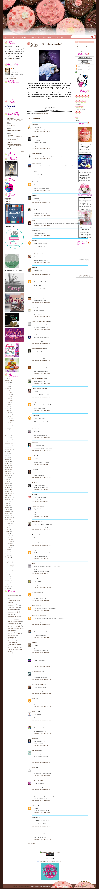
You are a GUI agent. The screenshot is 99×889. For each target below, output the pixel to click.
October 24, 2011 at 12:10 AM (41, 839)
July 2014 (7, 453)
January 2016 (8, 416)
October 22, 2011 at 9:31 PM (41, 383)
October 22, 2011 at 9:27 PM (41, 360)
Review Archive (59, 37)
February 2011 (8, 535)
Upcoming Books (81, 51)
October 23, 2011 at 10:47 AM (41, 693)
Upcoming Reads (35, 37)
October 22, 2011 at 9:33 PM (41, 397)
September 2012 (8, 497)
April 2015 (7, 435)
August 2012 (7, 499)
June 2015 (7, 431)
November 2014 (8, 445)
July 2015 (7, 429)
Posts (78, 66)
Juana (33, 240)
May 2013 (7, 481)
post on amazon (11, 635)
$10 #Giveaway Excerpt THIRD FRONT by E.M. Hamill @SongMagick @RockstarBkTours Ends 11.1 (14, 138)
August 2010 (7, 547)
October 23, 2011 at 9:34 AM (41, 652)
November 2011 (8, 517)
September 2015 (8, 425)
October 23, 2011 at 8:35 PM (41, 812)
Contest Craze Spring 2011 (14, 626)
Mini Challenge (11, 632)
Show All (22, 151)
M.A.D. (33, 136)
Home (6, 37)
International (11, 630)
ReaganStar (35, 334)
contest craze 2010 (12, 619)
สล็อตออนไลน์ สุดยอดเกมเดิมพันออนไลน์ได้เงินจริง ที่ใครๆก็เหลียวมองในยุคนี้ (15, 145)
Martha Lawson (36, 279)
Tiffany (34, 738)
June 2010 (7, 551)
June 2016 (7, 406)
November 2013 (8, 469)
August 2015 (7, 427)
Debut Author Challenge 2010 (15, 628)
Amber (33, 220)
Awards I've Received (82, 46)
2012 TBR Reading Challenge (15, 604)
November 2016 (8, 396)
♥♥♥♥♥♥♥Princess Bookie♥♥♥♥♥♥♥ (21, 886)
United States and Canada (14, 644)
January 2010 (8, 562)
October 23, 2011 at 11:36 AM (41, 720)
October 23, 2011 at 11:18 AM (41, 706)
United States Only (12, 645)
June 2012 (7, 503)
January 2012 (8, 513)
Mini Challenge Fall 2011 (14, 633)
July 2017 (7, 386)
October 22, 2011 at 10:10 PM (41, 477)
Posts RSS (23, 37)
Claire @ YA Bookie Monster (39, 550)
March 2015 (7, 437)
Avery (33, 642)
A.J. (33, 195)
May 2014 (7, 457)
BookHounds (10, 135)
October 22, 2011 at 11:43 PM (41, 558)
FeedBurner (87, 63)
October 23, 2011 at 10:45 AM (41, 679)
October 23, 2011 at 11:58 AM (41, 733)
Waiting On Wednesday (13, 647)
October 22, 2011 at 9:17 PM (41, 177)
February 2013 (8, 487)
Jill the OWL (35, 711)
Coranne (34, 181)
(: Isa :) (34, 307)
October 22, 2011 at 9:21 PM (41, 262)
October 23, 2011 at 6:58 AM (41, 610)
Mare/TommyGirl (36, 521)
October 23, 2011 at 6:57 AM (41, 600)
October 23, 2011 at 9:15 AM (41, 624)
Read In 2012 (11, 637)
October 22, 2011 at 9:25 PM (41, 302)
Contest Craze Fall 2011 (13, 625)
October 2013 (8, 471)
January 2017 (8, 392)
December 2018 (8, 380)
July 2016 (7, 404)
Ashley (33, 442)
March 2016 (7, 412)
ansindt (33, 578)
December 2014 (8, 443)
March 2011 (7, 533)
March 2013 (7, 485)
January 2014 (8, 465)
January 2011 (8, 537)
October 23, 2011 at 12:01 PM (41, 745)
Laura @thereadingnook (38, 348)
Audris (33, 469)
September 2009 (8, 570)
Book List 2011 (8, 201)
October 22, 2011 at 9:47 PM (41, 437)
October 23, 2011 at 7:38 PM (41, 800)
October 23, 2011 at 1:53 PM (41, 762)
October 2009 (8, 568)
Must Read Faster (11, 125)
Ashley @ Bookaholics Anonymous (40, 321)
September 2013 (8, 473)
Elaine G (34, 124)
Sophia (33, 563)
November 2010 (8, 541)
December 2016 (8, 394)
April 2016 (7, 410)
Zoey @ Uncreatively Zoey (38, 378)
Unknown (34, 415)
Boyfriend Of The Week (13, 616)
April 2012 (7, 507)
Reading (34, 402)
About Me (14, 37)
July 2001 (7, 588)
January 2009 (8, 580)
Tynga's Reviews (10, 118)
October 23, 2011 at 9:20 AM (41, 637)
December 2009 (8, 564)
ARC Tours (47, 37)
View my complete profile (10, 78)
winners (10, 652)
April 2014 (7, 459)
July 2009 (7, 574)
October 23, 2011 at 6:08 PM (41, 789)
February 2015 (8, 439)
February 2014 (8, 463)
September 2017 (8, 384)
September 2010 (8, 545)
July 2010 (7, 549)
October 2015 (8, 422)
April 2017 (7, 388)
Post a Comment (31, 843)
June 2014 (7, 455)
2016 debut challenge (13, 611)
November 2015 (8, 420)
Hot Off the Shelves (36, 671)
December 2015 (8, 419)
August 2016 (7, 402)
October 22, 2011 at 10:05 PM (41, 464)
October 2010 (8, 543)
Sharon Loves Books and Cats (13, 130)
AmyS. (33, 482)
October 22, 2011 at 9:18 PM (41, 215)
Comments (79, 69)
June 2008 (7, 582)
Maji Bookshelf (35, 750)
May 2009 (7, 578)
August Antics (9, 127)
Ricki (33, 494)
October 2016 (8, 398)
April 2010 (7, 555)
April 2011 (7, 531)
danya (33, 365)
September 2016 (8, 400)
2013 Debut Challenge (13, 605)
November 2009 (8, 565)
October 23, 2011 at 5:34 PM (41, 775)
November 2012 (8, 493)
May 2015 (7, 433)
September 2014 (8, 449)
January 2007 (8, 586)
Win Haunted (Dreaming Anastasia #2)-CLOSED (47, 45)
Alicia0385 (34, 629)
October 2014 (8, 447)
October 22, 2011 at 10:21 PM (41, 489)
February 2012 (8, 511)
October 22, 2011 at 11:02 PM (41, 529)
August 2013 (7, 475)
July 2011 (7, 525)
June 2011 (7, 527)
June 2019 (7, 378)
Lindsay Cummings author (38, 388)
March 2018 (7, 382)
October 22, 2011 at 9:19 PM (41, 225)
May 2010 (7, 553)
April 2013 (7, 483)
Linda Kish (34, 428)
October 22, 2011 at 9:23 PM (41, 291)
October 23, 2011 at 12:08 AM (41, 587)
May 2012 (7, 505)
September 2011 (8, 521)
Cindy (14, 68)
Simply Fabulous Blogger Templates (78, 886)
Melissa (33, 767)
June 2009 (7, 576)
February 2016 (8, 414)
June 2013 (7, 479)
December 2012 (8, 491)
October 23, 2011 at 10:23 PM (41, 826)
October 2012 (8, 495)
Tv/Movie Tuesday (12, 642)
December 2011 (8, 515)
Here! (9, 53)
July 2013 (7, 477)
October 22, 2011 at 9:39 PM (41, 410)
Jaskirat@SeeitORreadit (38, 615)
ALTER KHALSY (10, 131)
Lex (33, 657)
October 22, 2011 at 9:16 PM (41, 131)
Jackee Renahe (35, 153)
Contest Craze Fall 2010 (13, 623)
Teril (33, 725)
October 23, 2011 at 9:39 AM (41, 666)
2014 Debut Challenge (13, 607)
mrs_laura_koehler (36, 253)
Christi (33, 207)
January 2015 (8, 441)
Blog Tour (10, 614)
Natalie (34, 455)
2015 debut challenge (13, 609)
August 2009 (7, 572)
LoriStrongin (35, 163)
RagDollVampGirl (36, 506)
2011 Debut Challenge (13, 595)
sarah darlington (36, 592)
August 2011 (7, 523)
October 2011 (8, 519)
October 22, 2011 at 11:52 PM (41, 573)
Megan (33, 698)
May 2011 (7, 529)
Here (11, 58)
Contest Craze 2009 (12, 618)
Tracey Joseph (35, 605)
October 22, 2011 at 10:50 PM (41, 516)
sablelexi (34, 296)
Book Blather (10, 142)
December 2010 (8, 539)
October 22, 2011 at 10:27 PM (41, 501)
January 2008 (8, 584)
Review (10, 638)
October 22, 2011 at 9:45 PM (41, 424)
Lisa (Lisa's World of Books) (38, 780)
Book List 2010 (8, 199)
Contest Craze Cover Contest (14, 621)
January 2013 (8, 489)
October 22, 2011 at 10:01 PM (41, 450)
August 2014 (7, 451)
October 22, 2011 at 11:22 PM (41, 545)
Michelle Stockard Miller (38, 684)
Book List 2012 (8, 203)
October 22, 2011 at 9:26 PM (41, 329)
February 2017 (8, 390)
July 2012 (7, 501)
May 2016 (7, 408)
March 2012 (7, 509)
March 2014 (7, 461)
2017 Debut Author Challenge (15, 612)
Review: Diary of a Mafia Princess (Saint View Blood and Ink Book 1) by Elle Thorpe (15, 121)
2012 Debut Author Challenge (15, 597)
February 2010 (8, 559)
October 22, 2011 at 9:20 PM (41, 235)
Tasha (33, 267)
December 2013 (8, 467)
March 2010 (7, 557)
